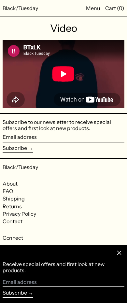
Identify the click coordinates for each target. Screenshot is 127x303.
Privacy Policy (19, 214)
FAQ (8, 191)
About (10, 183)
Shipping (14, 198)
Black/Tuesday (20, 8)
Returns (12, 206)
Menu (93, 8)
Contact (12, 221)
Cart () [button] (114, 8)
